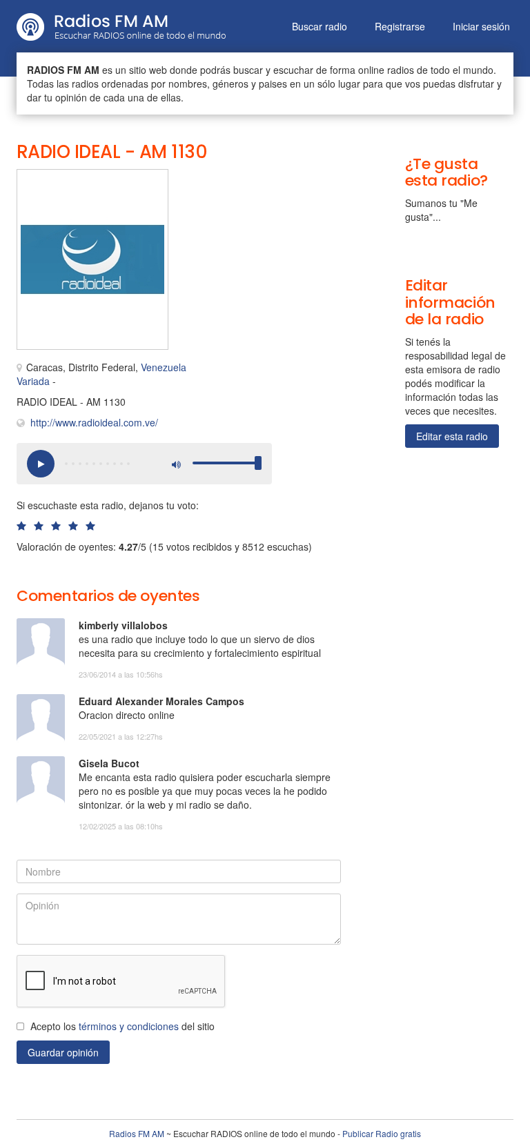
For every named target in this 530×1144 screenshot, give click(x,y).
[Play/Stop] (41, 463)
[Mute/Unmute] (175, 463)
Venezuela (163, 367)
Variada (33, 381)
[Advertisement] (258, 200)
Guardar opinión (63, 1052)
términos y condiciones (129, 1026)
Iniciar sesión (481, 26)
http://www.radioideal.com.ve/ (94, 422)
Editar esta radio (452, 436)
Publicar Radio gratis (381, 1133)
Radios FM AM (136, 1133)
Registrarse (400, 26)
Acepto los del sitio (122, 1026)
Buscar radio (319, 26)
